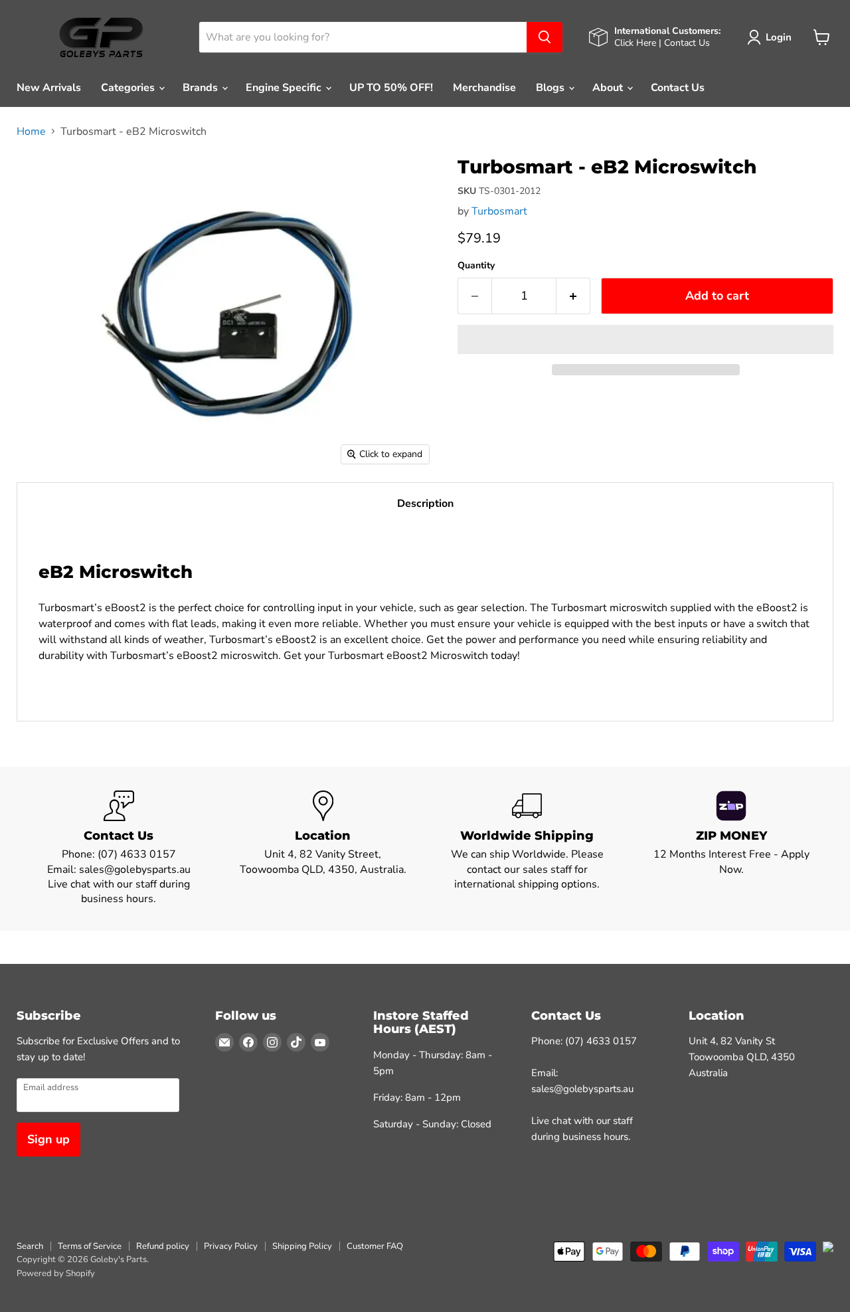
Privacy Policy (231, 1246)
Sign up (48, 1139)
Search (30, 1246)
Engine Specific (285, 87)
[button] (645, 339)
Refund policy (162, 1246)
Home (31, 132)
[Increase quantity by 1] (573, 296)
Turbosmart (499, 211)
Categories (129, 87)
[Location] (323, 849)
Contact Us (678, 87)
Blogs (551, 87)
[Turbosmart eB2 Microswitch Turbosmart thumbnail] (41, 177)
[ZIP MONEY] (732, 849)
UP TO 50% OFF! (391, 87)
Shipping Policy (302, 1246)
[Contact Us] (119, 849)
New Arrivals (49, 87)
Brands (201, 87)
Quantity (476, 265)
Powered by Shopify (56, 1273)
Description (425, 503)
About (609, 87)
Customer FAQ (375, 1246)
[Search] (544, 37)
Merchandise (484, 87)
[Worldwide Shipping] (527, 849)
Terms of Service (90, 1246)
